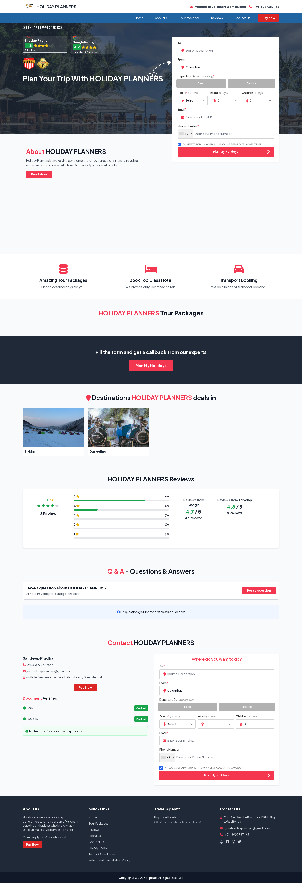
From (182, 59)
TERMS (199, 144)
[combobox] (226, 50)
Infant (219, 93)
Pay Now (269, 18)
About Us (161, 18)
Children (253, 93)
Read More (39, 174)
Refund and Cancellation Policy (109, 860)
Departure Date (196, 76)
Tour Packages (189, 18)
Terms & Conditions (102, 854)
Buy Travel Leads (165, 817)
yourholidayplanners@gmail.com (220, 6)
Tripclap (151, 878)
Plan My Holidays (225, 152)
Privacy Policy (98, 848)
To (180, 43)
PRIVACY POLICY (218, 144)
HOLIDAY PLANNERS (56, 6)
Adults (188, 93)
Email (182, 109)
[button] (53, 432)
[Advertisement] (146, 211)
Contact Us (242, 18)
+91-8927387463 (266, 6)
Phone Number (188, 126)
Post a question (259, 590)
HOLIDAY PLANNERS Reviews (151, 479)
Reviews (217, 18)
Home (139, 18)
